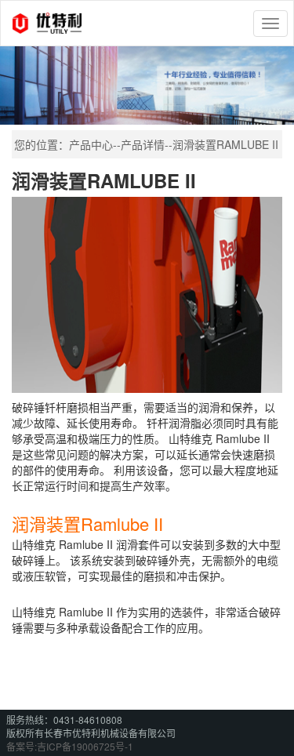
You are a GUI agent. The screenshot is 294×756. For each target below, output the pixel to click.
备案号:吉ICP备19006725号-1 (69, 746)
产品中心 (91, 144)
